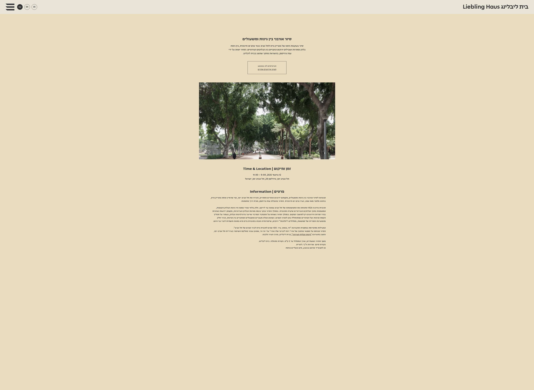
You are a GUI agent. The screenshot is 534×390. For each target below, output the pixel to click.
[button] (10, 7)
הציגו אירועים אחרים (267, 69)
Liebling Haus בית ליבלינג (495, 7)
